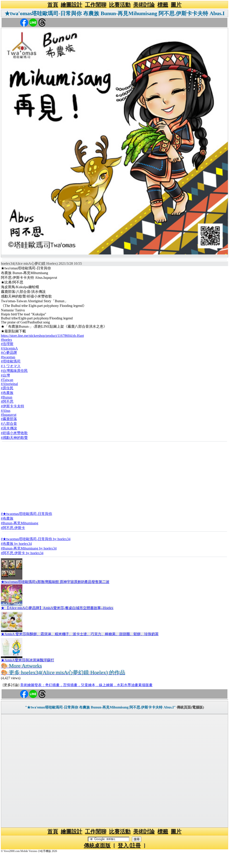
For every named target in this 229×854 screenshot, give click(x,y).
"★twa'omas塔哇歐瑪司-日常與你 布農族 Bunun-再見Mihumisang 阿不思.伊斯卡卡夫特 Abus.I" (100, 707)
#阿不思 (7, 401)
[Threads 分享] (42, 22)
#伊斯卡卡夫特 (12, 406)
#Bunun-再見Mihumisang (19, 523)
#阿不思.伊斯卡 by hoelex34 (22, 553)
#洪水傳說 (9, 428)
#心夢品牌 (9, 352)
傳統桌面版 (97, 845)
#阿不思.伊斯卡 (13, 528)
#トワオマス (11, 366)
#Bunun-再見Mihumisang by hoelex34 (29, 548)
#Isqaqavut (8, 415)
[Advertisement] (114, 475)
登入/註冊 (129, 845)
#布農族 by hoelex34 (16, 544)
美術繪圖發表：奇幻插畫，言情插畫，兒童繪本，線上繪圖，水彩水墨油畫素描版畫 (86, 685)
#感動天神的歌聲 (14, 437)
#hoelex (6, 340)
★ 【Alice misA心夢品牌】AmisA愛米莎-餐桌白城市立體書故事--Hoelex (57, 608)
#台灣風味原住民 (14, 371)
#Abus (5, 410)
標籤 (162, 5)
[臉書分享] (24, 22)
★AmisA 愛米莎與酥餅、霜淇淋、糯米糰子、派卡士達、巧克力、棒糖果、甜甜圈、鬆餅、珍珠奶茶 (80, 634)
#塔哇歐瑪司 (11, 361)
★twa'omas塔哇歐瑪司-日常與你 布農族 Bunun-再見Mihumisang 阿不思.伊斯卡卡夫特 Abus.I (115, 13)
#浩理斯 (7, 344)
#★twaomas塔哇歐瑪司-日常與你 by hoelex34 (35, 539)
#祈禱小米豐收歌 (14, 433)
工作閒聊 (95, 5)
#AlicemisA (9, 348)
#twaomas (8, 357)
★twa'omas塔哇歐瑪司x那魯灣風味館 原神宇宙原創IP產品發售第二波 (55, 582)
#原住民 (7, 388)
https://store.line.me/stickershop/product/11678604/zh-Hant (42, 335)
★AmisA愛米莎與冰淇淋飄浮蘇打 (27, 660)
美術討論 (144, 5)
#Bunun (6, 397)
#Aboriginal (9, 384)
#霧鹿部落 (9, 419)
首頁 (52, 5)
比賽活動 (120, 5)
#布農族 (7, 393)
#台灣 (5, 375)
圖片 (176, 5)
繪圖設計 (71, 5)
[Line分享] (33, 22)
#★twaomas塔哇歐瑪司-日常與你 (26, 514)
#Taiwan (7, 380)
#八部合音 (9, 423)
